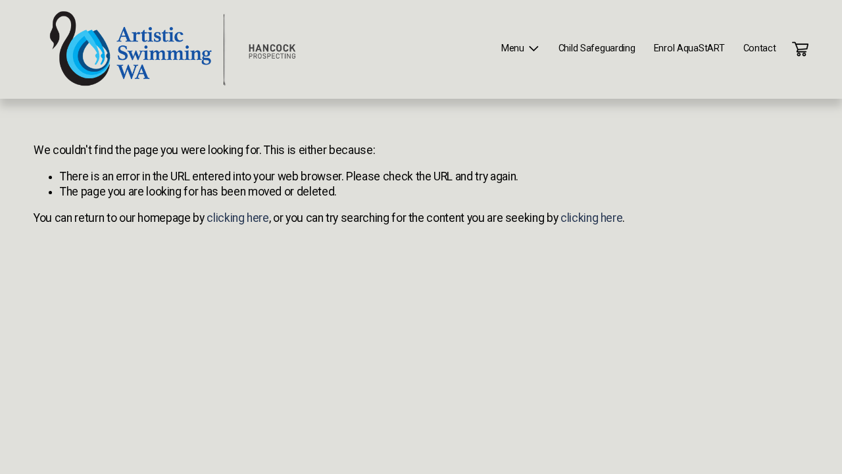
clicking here (237, 217)
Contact (759, 48)
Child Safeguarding (596, 48)
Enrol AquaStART (689, 48)
